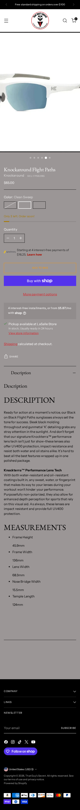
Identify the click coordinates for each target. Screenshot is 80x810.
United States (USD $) (21, 769)
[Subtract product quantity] (8, 238)
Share (13, 356)
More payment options (40, 294)
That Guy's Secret (35, 775)
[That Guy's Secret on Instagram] (13, 743)
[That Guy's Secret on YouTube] (33, 743)
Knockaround (14, 175)
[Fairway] (39, 205)
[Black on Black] (10, 205)
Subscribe (68, 728)
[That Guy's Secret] (40, 20)
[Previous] (6, 4)
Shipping (10, 344)
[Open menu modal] (6, 20)
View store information (24, 333)
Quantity (10, 229)
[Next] (73, 4)
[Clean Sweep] (24, 205)
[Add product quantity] (21, 238)
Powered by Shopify (15, 783)
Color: (18, 197)
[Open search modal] (64, 20)
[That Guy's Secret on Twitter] (26, 743)
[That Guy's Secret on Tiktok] (20, 743)
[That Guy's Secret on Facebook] (6, 743)
